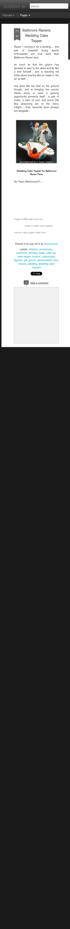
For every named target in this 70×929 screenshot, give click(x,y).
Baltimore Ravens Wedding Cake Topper (36, 35)
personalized (45, 260)
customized (48, 256)
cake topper (24, 256)
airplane (33, 249)
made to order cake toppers (38, 225)
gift (25, 260)
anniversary (45, 249)
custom (36, 256)
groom (32, 260)
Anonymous (51, 243)
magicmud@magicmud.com (28, 219)
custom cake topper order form (30, 232)
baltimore (22, 253)
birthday (33, 253)
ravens (22, 263)
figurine (18, 260)
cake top (51, 253)
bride (42, 253)
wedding (32, 263)
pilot (55, 260)
